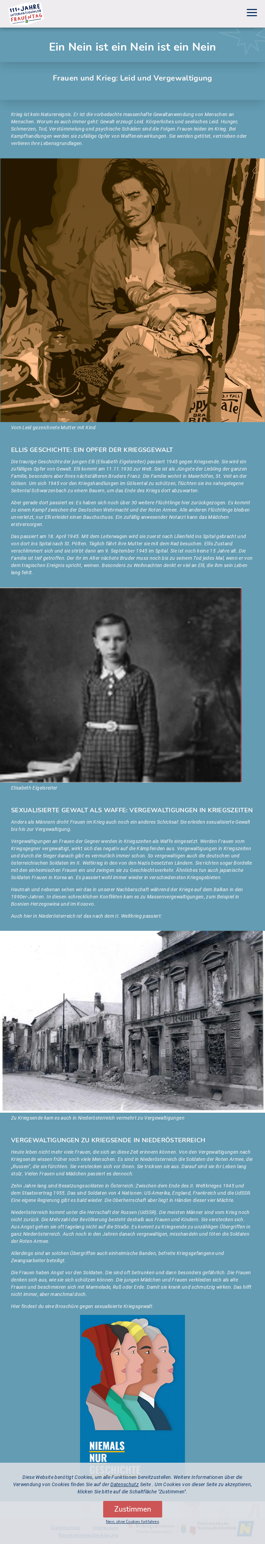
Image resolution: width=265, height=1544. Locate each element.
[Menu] (252, 13)
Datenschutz (124, 1484)
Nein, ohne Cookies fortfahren (132, 1521)
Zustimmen (132, 1509)
